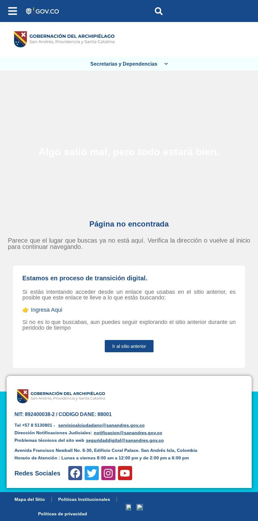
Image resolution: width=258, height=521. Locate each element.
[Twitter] (92, 473)
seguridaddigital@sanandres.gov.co (125, 440)
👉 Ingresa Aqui (42, 310)
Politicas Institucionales (84, 499)
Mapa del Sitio (29, 499)
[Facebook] (75, 473)
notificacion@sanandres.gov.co (128, 432)
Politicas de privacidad (62, 513)
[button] (12, 11)
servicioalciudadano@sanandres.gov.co (101, 425)
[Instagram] (108, 473)
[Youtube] (125, 473)
